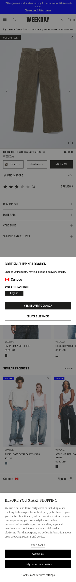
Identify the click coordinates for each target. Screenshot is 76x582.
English (14, 293)
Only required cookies (38, 564)
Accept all (38, 553)
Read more (38, 545)
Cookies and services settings (38, 574)
